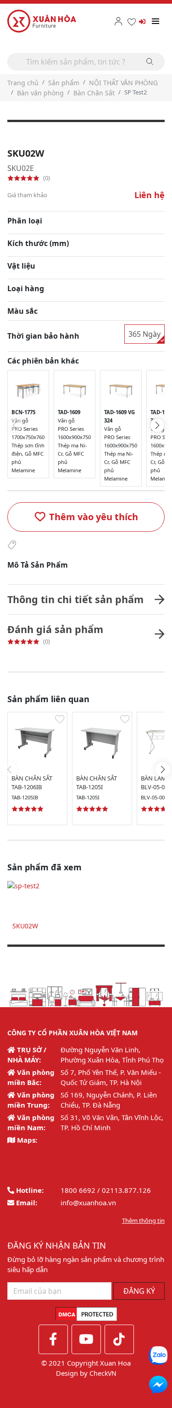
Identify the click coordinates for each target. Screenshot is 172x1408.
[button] (86, 517)
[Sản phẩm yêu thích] (131, 21)
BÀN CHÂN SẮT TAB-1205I (96, 782)
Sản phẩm (63, 82)
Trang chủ (23, 82)
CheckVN (103, 1373)
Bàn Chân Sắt (94, 92)
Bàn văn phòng (40, 92)
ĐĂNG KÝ (139, 1291)
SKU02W (25, 925)
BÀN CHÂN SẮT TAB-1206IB (31, 782)
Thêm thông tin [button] (143, 1220)
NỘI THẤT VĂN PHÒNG (123, 82)
